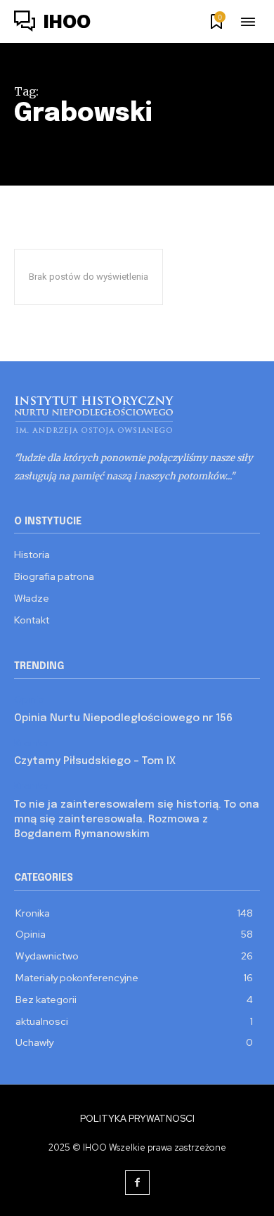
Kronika (31, 743)
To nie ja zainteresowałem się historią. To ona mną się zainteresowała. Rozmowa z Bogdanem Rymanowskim (136, 819)
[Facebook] (137, 1182)
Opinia (29, 700)
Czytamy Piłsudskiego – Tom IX (95, 761)
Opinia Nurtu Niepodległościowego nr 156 (123, 718)
